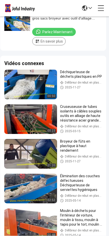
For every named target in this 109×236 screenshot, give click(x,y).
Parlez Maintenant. (57, 32)
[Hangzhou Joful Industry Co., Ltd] (21, 8)
